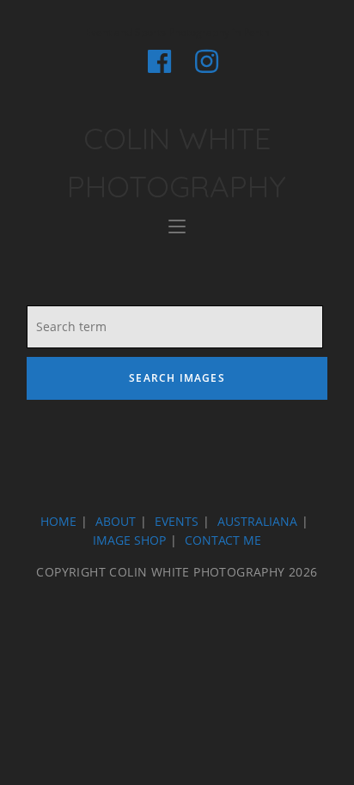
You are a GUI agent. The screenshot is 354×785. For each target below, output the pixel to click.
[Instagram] (200, 61)
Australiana (257, 521)
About (115, 521)
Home (58, 521)
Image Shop (129, 540)
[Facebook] (159, 61)
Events (176, 521)
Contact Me (223, 540)
